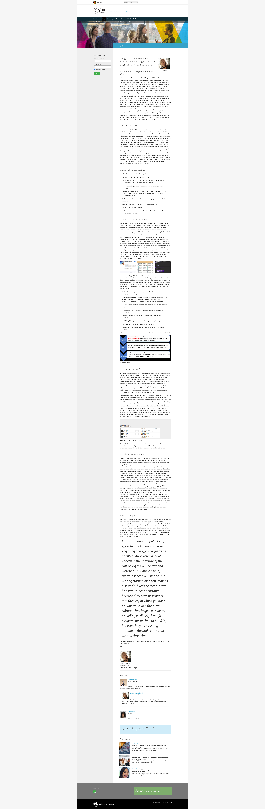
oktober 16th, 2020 (133, 713)
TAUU (94, 21)
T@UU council (118, 19)
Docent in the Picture (137, 768)
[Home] (93, 19)
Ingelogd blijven (100, 69)
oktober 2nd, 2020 (133, 681)
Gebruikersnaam (99, 58)
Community (110, 19)
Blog (97, 21)
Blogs (103, 19)
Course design (132, 668)
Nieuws (134, 756)
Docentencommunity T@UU (119, 11)
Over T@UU (127, 19)
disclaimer (169, 802)
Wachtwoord (97, 64)
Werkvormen (140, 756)
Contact (135, 19)
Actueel (98, 19)
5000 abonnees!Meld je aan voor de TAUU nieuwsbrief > (147, 791)
